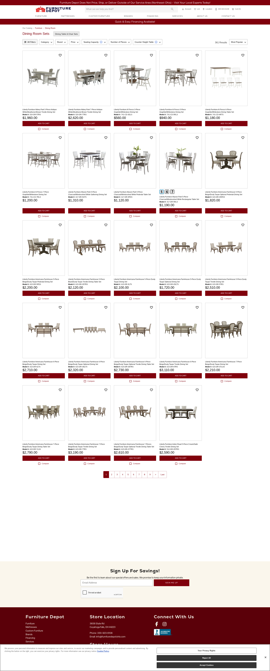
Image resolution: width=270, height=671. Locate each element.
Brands (128, 16)
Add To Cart (43, 123)
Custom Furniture (99, 16)
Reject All (206, 658)
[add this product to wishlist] (60, 55)
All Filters (31, 42)
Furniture (41, 16)
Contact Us (228, 16)
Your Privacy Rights (206, 651)
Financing (152, 16)
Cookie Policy (103, 651)
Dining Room (50, 28)
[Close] (265, 657)
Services (177, 16)
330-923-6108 (104, 633)
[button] (183, 9)
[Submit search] (172, 9)
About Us (202, 16)
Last (162, 474)
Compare (45, 129)
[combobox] (46, 42)
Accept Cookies (206, 665)
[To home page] (53, 9)
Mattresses (68, 16)
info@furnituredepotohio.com (110, 636)
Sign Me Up (171, 582)
